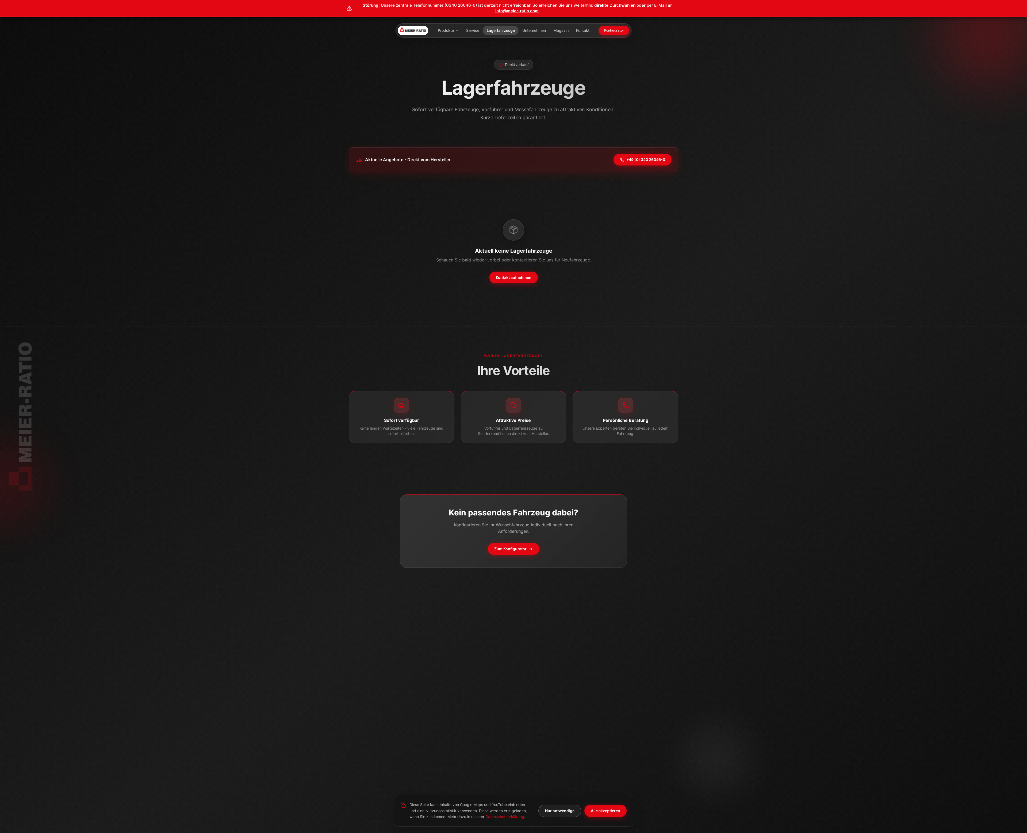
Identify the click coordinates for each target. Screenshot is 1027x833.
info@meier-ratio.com (517, 10)
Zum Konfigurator (510, 548)
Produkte (446, 30)
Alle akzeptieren (605, 810)
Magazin (561, 30)
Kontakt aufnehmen (513, 277)
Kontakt (582, 30)
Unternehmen (534, 30)
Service (472, 30)
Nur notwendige (559, 810)
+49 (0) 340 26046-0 (645, 159)
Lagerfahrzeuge (501, 30)
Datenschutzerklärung (504, 816)
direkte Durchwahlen (614, 5)
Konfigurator (614, 30)
